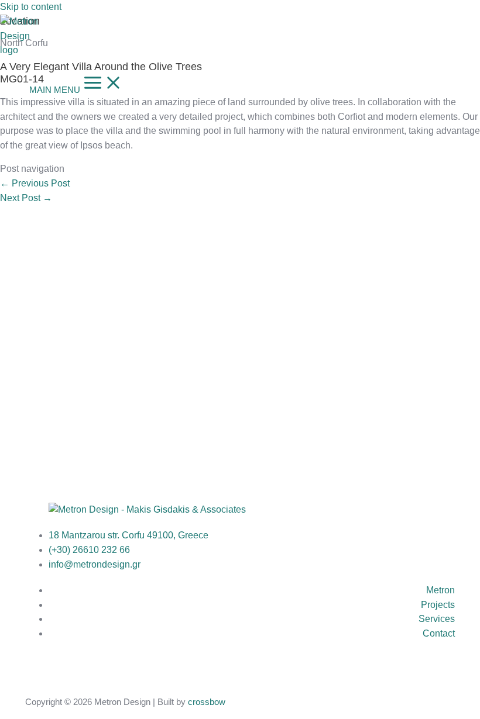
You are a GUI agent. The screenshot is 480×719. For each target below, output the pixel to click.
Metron (440, 590)
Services (437, 619)
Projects (438, 605)
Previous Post (35, 183)
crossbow (206, 702)
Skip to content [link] (30, 7)
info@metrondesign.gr (94, 564)
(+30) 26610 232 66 (89, 550)
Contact (439, 633)
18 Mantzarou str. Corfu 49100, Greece (128, 535)
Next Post (26, 198)
